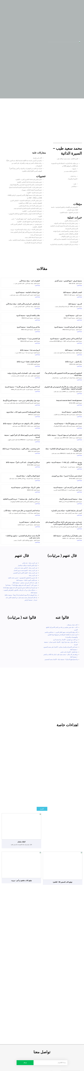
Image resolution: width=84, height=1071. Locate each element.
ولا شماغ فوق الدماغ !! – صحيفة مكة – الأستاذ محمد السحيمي (61, 659)
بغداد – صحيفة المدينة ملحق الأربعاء (70, 499)
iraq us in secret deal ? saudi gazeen (69, 400)
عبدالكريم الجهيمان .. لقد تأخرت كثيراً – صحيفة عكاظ (23, 462)
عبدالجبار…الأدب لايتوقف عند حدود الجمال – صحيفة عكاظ (21, 423)
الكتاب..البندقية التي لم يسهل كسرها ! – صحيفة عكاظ (64, 435)
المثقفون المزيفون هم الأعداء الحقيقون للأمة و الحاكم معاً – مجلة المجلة (63, 374)
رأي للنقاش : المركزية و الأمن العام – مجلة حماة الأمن (23, 304)
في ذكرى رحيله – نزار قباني (29, 563)
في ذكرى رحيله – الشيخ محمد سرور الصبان (25, 570)
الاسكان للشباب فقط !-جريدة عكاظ (28, 361)
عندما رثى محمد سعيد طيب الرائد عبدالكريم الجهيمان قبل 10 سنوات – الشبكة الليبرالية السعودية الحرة (63, 523)
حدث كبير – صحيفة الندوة (74, 315)
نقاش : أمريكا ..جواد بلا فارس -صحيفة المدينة (25, 487)
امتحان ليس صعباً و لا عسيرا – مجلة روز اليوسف (67, 476)
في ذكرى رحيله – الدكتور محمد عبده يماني (25, 568)
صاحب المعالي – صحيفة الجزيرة (29, 522)
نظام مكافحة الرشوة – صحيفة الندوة (28, 315)
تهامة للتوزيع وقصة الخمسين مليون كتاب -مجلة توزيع (23, 412)
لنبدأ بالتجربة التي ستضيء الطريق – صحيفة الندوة (66, 338)
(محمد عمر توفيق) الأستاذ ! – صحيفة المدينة (68, 423)
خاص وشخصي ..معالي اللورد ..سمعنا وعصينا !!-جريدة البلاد (21, 449)
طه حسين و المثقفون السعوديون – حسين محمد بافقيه (22, 578)
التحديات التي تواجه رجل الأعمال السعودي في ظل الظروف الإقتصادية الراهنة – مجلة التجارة (63, 388)
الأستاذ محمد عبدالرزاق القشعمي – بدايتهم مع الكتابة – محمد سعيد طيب (22, 537)
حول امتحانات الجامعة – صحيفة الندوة (28, 292)
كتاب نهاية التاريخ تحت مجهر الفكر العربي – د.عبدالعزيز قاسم (61, 632)
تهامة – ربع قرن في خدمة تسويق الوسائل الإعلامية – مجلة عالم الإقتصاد (64, 450)
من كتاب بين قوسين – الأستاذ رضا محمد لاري (65, 639)
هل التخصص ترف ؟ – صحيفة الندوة (29, 338)
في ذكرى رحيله (33, 575)
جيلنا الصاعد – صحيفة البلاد (73, 350)
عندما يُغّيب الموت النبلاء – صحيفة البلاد (26, 580)
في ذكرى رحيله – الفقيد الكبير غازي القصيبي (25, 573)
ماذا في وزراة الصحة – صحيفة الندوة (28, 327)
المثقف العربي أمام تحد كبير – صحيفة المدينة (67, 487)
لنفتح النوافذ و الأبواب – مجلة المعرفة (28, 476)
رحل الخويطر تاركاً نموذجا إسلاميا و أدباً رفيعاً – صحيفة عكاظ (21, 595)
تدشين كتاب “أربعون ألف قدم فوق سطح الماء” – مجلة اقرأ (21, 585)
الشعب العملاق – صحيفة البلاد (72, 292)
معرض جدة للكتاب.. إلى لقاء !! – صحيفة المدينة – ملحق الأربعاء (64, 463)
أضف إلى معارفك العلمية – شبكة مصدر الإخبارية (66, 510)
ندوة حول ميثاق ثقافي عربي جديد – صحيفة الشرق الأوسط (21, 400)
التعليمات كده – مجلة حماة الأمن (29, 281)
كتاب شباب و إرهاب (72, 625)
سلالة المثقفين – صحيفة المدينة (72, 412)
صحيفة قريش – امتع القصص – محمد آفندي (68, 281)
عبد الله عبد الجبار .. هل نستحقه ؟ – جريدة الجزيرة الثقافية (21, 499)
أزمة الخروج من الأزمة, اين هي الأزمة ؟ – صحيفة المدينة (22, 387)
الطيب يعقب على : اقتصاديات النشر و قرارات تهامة (24, 373)
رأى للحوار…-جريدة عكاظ (73, 361)
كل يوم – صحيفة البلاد (75, 304)
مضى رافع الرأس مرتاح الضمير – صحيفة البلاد (67, 536)
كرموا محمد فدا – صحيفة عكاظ (30, 350)
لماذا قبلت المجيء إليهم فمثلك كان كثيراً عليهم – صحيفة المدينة (22, 436)
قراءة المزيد (79, 285)
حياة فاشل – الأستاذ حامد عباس (69, 652)
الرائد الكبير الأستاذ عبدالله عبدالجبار (27, 565)
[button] (41, 44)
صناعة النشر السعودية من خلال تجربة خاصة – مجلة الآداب (22, 510)
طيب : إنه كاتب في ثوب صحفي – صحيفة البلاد (24, 583)
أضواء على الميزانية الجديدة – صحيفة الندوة (68, 327)
